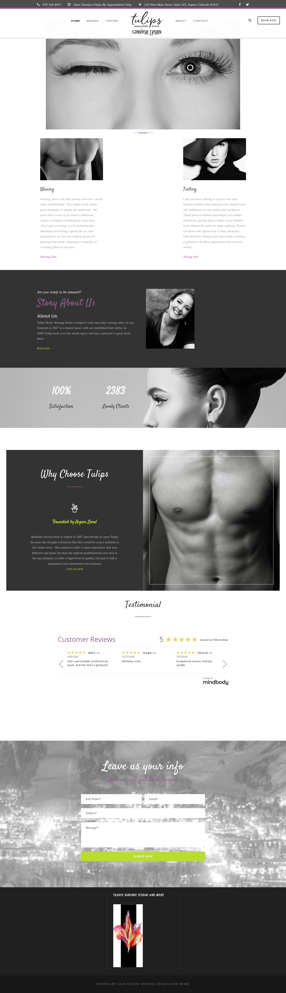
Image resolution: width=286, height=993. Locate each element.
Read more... (44, 348)
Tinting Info (191, 256)
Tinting (112, 20)
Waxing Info (48, 256)
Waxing (92, 20)
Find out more (74, 569)
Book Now (268, 20)
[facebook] (240, 4)
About (181, 20)
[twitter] (247, 4)
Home (75, 20)
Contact (200, 20)
